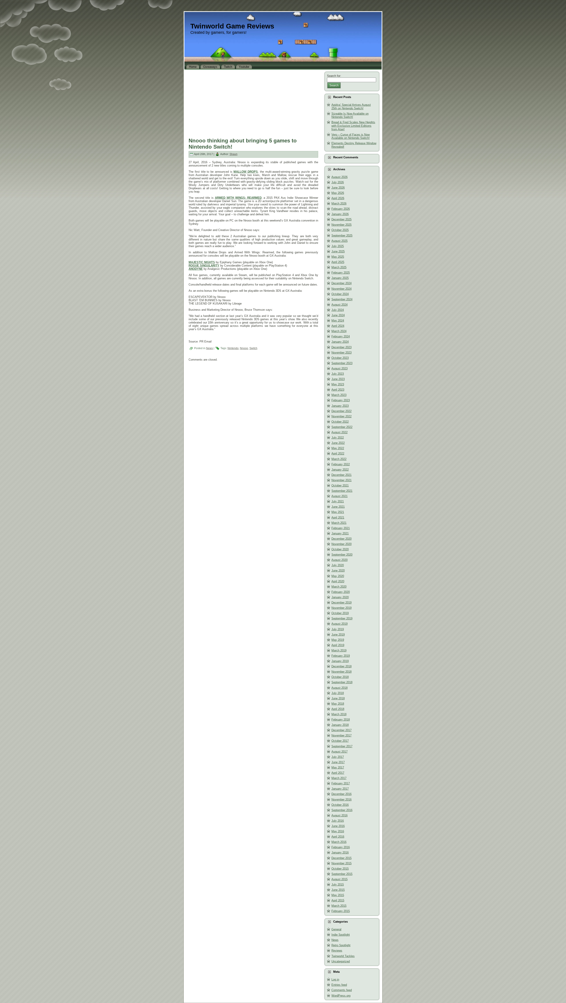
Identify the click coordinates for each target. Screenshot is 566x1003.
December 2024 (341, 283)
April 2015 (337, 900)
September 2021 (341, 490)
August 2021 (339, 496)
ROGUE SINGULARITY (204, 265)
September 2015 (341, 874)
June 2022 (338, 443)
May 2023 (337, 384)
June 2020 (338, 570)
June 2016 (338, 826)
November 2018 (341, 671)
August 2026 (339, 177)
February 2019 (340, 655)
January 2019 (340, 661)
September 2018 (341, 682)
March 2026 (338, 203)
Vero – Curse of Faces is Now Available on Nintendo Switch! (350, 136)
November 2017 (341, 735)
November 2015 (341, 863)
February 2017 (340, 783)
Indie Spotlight (340, 934)
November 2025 (341, 224)
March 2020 (338, 586)
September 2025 (341, 235)
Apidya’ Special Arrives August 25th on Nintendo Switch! (351, 106)
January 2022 (340, 469)
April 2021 (337, 517)
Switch (253, 348)
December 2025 (341, 219)
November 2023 (341, 352)
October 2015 (340, 868)
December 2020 (341, 538)
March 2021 (338, 522)
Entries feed (339, 984)
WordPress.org (340, 995)
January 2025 (340, 278)
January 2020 (340, 597)
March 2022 (338, 459)
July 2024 (337, 310)
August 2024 (339, 304)
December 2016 (341, 794)
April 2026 (337, 198)
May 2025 (337, 256)
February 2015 (340, 911)
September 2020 (341, 554)
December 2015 (341, 858)
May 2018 (337, 703)
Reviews (336, 950)
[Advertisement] (253, 102)
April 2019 (337, 645)
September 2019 (341, 618)
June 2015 (338, 889)
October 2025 (340, 230)
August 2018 (339, 687)
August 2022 (339, 432)
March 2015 (338, 905)
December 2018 (341, 666)
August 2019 (339, 623)
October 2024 (340, 294)
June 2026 (338, 187)
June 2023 (338, 379)
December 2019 (341, 602)
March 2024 (338, 331)
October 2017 (340, 740)
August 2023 (339, 368)
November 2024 (341, 288)
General (336, 929)
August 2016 (339, 815)
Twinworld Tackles (343, 956)
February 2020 (340, 592)
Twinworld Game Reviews (232, 26)
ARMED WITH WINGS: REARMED (238, 197)
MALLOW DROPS (245, 171)
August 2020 (339, 560)
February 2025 (340, 272)
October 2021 (340, 485)
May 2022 (337, 448)
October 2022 (340, 421)
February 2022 (340, 464)
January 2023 (340, 405)
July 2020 (337, 565)
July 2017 (337, 757)
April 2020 (337, 581)
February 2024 (340, 336)
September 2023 (341, 363)
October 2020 (340, 549)
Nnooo (244, 348)
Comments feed (341, 990)
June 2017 (338, 762)
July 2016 (337, 820)
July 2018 (337, 693)
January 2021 (340, 533)
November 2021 (341, 480)
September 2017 (341, 746)
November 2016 (341, 799)
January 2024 (340, 341)
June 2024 (338, 315)
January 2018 (340, 725)
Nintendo (233, 348)
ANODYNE (196, 269)
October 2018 (340, 677)
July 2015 (337, 884)
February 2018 (340, 719)
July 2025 (337, 246)
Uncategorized (340, 961)
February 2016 (340, 847)
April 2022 (337, 453)
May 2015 (337, 895)
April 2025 (337, 262)
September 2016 (341, 810)
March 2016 (338, 842)
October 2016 (340, 804)
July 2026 (337, 182)
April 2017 (337, 772)
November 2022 (341, 416)
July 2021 (337, 501)
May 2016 (337, 831)
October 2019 (340, 613)
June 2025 (338, 251)
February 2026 (340, 208)
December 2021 (341, 475)
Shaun (233, 154)
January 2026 (340, 214)
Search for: (334, 76)
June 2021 (338, 506)
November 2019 (341, 607)
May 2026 (337, 193)
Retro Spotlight (340, 945)
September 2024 (341, 299)
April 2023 (337, 389)
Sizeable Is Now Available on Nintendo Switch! (350, 115)
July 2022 (337, 437)
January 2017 (340, 788)
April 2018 (337, 709)
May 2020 (337, 576)
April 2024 (337, 325)
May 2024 (337, 320)
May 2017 (337, 767)
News (209, 348)
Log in (335, 979)
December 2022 (341, 411)
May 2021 (337, 512)
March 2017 (338, 778)
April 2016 (337, 836)
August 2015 (339, 879)
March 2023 (338, 395)
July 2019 (337, 629)
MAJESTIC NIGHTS (202, 262)
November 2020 (341, 544)
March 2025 (338, 267)
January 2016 (340, 852)
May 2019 (337, 640)
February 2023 (340, 400)
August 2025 (339, 240)
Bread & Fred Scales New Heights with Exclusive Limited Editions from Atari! (353, 126)
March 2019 (338, 650)
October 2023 (340, 358)
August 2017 (339, 751)
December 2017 (341, 730)
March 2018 (338, 714)
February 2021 (340, 528)
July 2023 (337, 373)
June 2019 (338, 634)
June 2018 (338, 698)
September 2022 (341, 427)
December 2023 (341, 347)
